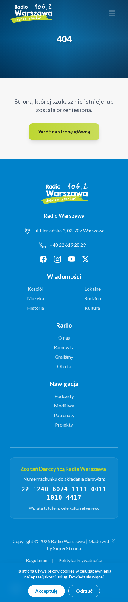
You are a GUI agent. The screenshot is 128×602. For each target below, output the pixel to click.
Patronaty (64, 415)
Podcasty (64, 396)
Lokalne (93, 289)
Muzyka (35, 298)
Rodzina (92, 298)
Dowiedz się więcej (86, 576)
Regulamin (36, 560)
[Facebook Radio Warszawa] (43, 259)
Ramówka (64, 347)
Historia (35, 308)
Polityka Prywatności (80, 560)
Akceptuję (46, 591)
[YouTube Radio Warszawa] (71, 259)
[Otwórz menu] (111, 13)
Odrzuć (84, 591)
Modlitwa (64, 405)
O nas (64, 337)
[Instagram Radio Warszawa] (57, 259)
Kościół (35, 289)
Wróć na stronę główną (64, 131)
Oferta (64, 366)
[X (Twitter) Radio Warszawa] (85, 259)
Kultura (92, 308)
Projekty (64, 424)
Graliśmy (64, 357)
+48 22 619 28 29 (68, 245)
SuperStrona (67, 548)
